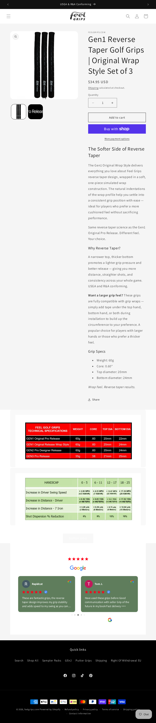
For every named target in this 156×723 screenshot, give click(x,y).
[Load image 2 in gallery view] (35, 111)
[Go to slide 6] (74, 614)
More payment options (117, 138)
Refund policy (72, 709)
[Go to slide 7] (78, 615)
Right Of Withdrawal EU (126, 660)
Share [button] (96, 399)
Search (19, 660)
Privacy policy (90, 709)
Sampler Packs (51, 660)
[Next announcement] (148, 4)
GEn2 (68, 660)
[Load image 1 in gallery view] (18, 111)
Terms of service (110, 709)
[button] (8, 16)
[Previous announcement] (7, 4)
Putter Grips (84, 660)
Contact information (80, 713)
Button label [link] (78, 538)
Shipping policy (131, 709)
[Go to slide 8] (81, 614)
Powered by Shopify (50, 709)
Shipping (93, 87)
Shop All (32, 660)
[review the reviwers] (69, 582)
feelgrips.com (31, 709)
